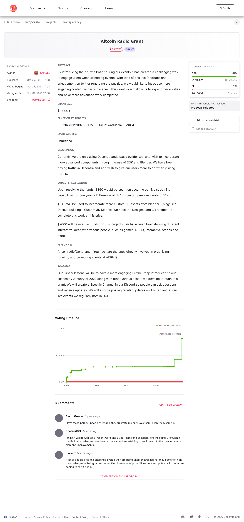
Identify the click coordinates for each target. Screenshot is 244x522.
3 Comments (71, 490)
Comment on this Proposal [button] (119, 476)
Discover (36, 8)
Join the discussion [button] (171, 404)
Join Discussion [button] (168, 490)
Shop (61, 8)
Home (27, 517)
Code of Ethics (100, 517)
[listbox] (12, 517)
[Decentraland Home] (13, 8)
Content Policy (80, 517)
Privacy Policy (41, 517)
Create (85, 8)
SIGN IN (225, 8)
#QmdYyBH (39, 99)
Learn (109, 8)
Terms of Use (61, 517)
